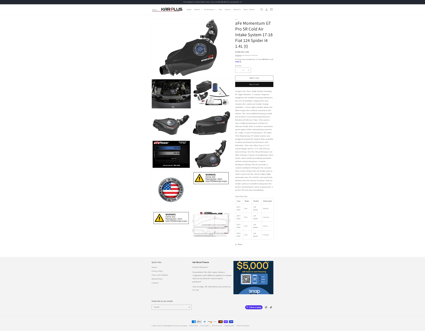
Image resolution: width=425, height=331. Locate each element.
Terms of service (217, 326)
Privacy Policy (157, 271)
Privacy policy (204, 326)
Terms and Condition (160, 275)
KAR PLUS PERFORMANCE (165, 326)
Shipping (238, 55)
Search (154, 267)
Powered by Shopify (180, 326)
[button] (198, 9)
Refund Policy (157, 279)
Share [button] (240, 244)
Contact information (242, 326)
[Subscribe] (188, 307)
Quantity (238, 66)
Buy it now (254, 84)
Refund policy (193, 326)
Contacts (155, 283)
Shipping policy (229, 326)
